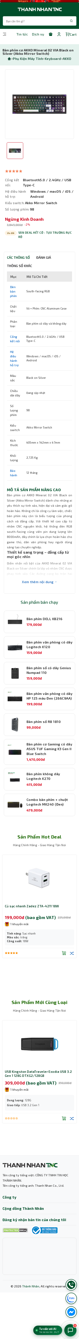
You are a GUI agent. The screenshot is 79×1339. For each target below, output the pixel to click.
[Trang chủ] (9, 59)
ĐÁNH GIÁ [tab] (43, 257)
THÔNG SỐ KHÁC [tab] (19, 266)
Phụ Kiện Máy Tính (28, 59)
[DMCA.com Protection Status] (15, 1230)
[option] (39, 104)
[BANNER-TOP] (39, 1)
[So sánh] (72, 953)
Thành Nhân (30, 1286)
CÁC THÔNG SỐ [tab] (18, 257)
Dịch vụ (38, 34)
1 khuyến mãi (19, 924)
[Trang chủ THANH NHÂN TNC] (39, 9)
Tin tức (22, 34)
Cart (73, 34)
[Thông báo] (44, 1230)
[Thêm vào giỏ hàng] (64, 953)
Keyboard (53, 59)
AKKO (67, 59)
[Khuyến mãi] (50, 34)
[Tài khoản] (59, 34)
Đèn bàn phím (13, 291)
